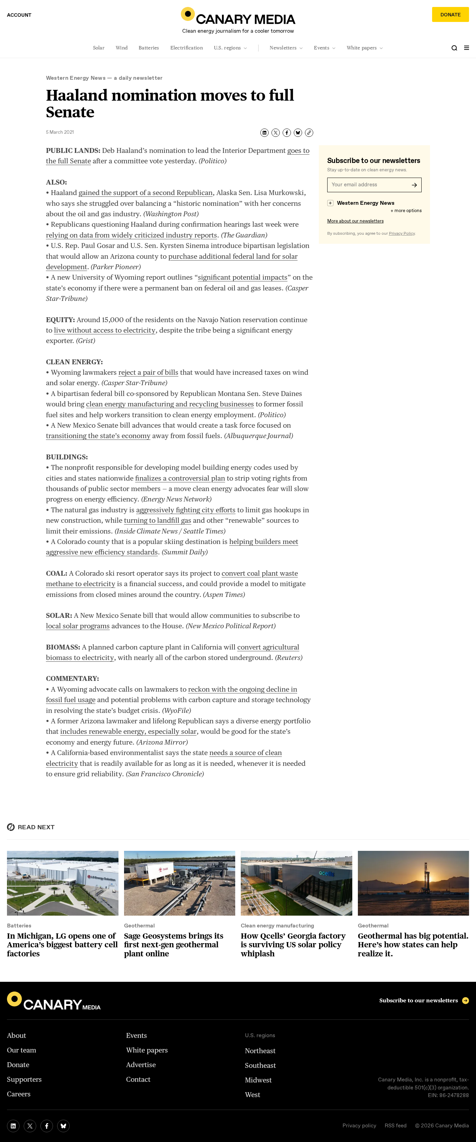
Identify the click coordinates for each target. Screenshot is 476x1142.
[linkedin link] (13, 1126)
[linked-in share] (264, 133)
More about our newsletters (355, 221)
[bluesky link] (63, 1126)
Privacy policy (359, 1125)
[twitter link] (30, 1126)
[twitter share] (275, 133)
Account (19, 15)
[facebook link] (46, 1126)
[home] (238, 15)
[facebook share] (287, 133)
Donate (450, 15)
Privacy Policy (402, 233)
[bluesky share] (298, 133)
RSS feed (396, 1125)
